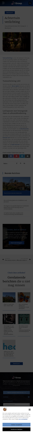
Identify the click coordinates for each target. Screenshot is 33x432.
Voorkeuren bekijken (16, 429)
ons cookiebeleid (23, 419)
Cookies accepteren (16, 424)
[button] (29, 409)
